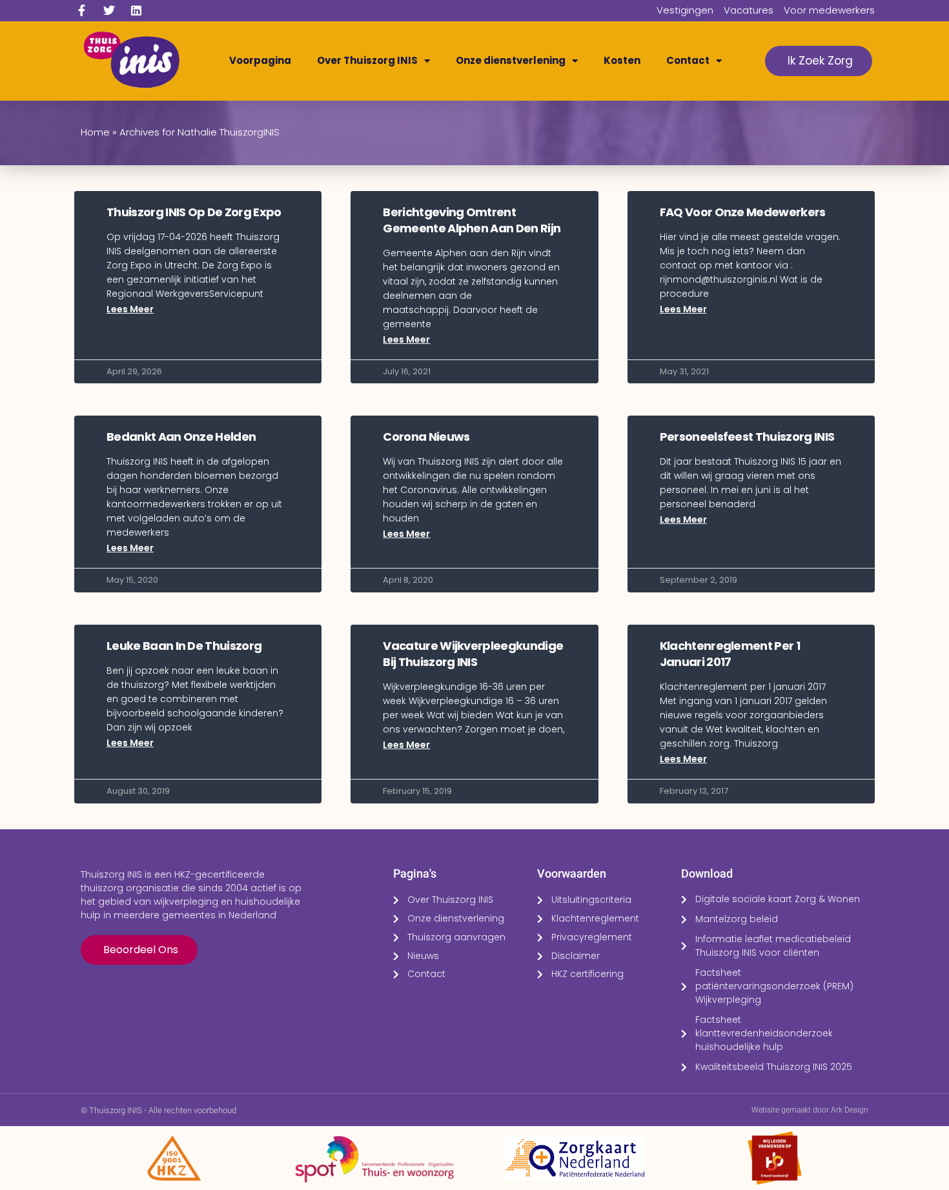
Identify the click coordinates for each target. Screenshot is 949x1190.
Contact (687, 60)
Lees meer (130, 309)
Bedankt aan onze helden (181, 437)
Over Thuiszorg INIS (367, 60)
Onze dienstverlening (511, 60)
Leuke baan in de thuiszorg (184, 646)
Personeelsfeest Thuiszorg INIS (747, 437)
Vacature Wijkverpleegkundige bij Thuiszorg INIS (473, 654)
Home (95, 132)
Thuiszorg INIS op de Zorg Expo (194, 212)
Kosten (622, 60)
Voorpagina (260, 60)
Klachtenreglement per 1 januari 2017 (730, 654)
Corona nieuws (426, 437)
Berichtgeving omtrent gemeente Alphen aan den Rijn (471, 220)
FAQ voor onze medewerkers (743, 212)
